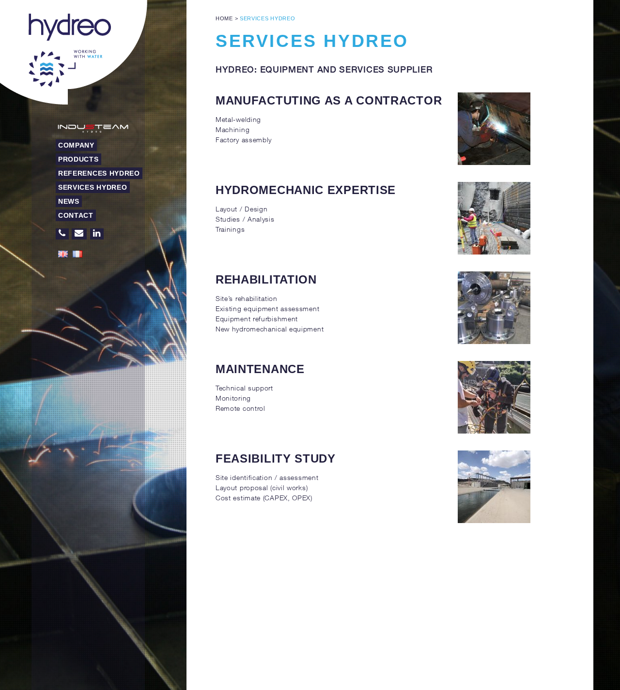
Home (224, 18)
